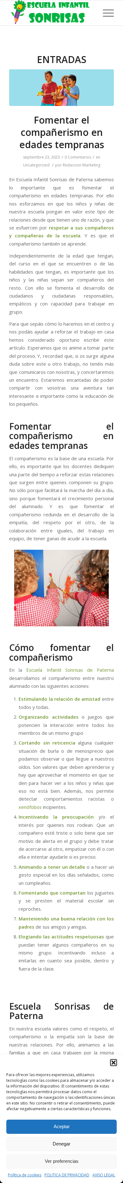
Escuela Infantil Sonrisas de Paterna (70, 670)
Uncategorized (36, 165)
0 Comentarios (78, 157)
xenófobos (30, 807)
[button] (113, 1062)
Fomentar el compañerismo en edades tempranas (61, 132)
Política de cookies (24, 1175)
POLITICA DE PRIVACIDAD (66, 1175)
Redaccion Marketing (81, 165)
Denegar (61, 1143)
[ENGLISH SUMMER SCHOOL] (61, 87)
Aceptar (62, 1126)
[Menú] (105, 13)
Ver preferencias (62, 1161)
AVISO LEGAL (103, 1175)
